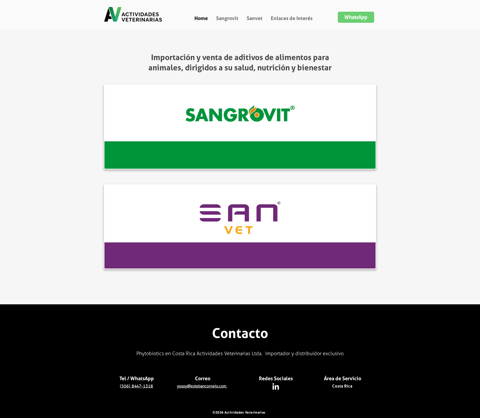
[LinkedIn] (276, 387)
